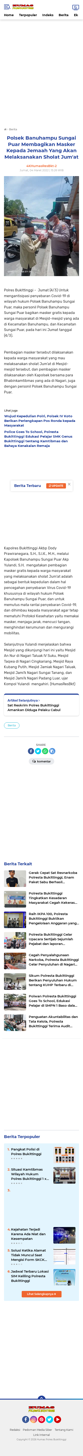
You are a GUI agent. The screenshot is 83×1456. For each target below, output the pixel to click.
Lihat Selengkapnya (40, 1294)
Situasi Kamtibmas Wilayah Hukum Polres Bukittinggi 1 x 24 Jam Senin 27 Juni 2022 (28, 1174)
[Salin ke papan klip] (52, 751)
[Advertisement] (41, 29)
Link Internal (41, 1435)
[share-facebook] (31, 751)
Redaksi (15, 1429)
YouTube (60, 1425)
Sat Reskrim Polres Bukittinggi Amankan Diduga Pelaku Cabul (34, 707)
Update (57, 485)
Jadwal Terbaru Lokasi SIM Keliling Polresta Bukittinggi (30, 1276)
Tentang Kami (64, 1429)
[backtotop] (42, 1400)
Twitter (51, 1425)
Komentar (44, 761)
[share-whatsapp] (45, 751)
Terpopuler (28, 15)
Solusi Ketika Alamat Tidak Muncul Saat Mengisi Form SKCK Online (28, 1255)
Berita (64, 15)
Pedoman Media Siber (37, 1429)
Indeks (47, 15)
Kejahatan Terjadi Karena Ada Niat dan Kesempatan (28, 1234)
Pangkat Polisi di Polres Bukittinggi (26, 1151)
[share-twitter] (38, 751)
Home (9, 15)
